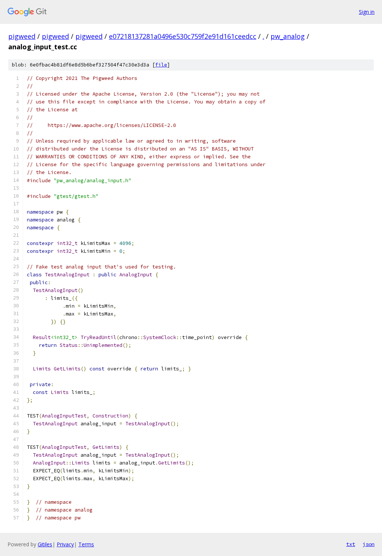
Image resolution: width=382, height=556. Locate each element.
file (161, 65)
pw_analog (287, 36)
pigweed (21, 36)
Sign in (367, 11)
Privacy (65, 544)
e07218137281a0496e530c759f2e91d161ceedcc (182, 36)
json (369, 544)
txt (350, 544)
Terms (86, 544)
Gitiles (45, 544)
